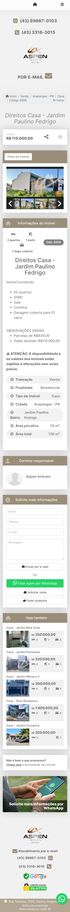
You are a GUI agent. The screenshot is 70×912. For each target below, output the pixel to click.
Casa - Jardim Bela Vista (23, 627)
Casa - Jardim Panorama (23, 652)
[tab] (18, 156)
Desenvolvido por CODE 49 (35, 909)
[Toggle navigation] (62, 5)
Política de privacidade (35, 905)
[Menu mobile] (35, 4)
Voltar (60, 100)
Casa (60, 96)
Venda (24, 96)
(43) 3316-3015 (38, 32)
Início (13, 96)
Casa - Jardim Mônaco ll (22, 676)
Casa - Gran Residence (22, 701)
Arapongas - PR (43, 96)
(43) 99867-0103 (38, 20)
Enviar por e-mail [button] (36, 566)
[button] (10, 183)
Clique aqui (13, 764)
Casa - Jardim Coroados (22, 725)
